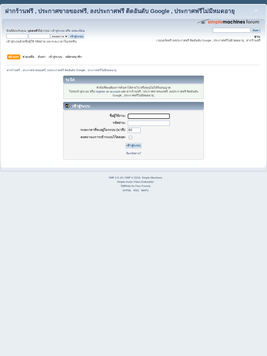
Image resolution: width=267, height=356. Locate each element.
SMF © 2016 (132, 177)
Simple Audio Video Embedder (135, 181)
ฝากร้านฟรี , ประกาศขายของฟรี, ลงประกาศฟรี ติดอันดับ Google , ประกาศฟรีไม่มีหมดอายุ (120, 11)
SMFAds (126, 186)
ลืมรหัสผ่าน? (133, 153)
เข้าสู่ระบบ (58, 30)
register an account (108, 91)
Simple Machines (152, 177)
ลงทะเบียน (78, 30)
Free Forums (142, 186)
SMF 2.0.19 (116, 177)
